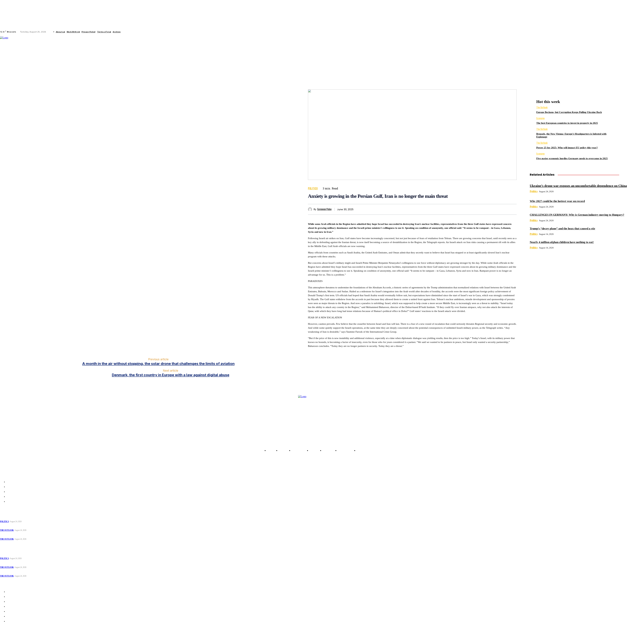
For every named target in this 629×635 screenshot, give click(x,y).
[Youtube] (141, 32)
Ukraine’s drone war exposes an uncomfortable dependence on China (578, 185)
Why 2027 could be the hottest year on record (557, 201)
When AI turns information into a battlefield (22, 526)
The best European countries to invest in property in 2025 (567, 123)
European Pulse (324, 209)
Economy (540, 118)
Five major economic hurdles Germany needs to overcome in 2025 (572, 158)
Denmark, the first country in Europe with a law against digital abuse (170, 375)
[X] (138, 32)
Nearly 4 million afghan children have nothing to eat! (562, 242)
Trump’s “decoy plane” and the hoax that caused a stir (562, 228)
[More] (511, 209)
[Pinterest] (487, 209)
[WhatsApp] (499, 209)
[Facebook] (126, 32)
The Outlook (542, 107)
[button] (250, 58)
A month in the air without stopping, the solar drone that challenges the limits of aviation (158, 363)
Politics (313, 188)
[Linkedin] (134, 32)
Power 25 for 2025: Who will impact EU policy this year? (567, 147)
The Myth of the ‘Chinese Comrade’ (19, 535)
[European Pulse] (311, 209)
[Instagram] (130, 32)
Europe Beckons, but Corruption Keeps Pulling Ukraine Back (569, 112)
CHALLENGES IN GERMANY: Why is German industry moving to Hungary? (577, 214)
